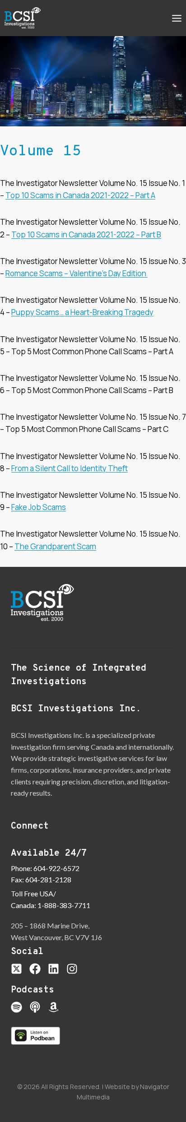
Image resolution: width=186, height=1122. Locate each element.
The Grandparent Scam (55, 546)
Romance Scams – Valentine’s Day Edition (76, 273)
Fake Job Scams (38, 507)
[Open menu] (176, 18)
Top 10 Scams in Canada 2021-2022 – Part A (80, 195)
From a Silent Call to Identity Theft (69, 468)
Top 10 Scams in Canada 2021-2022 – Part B (86, 234)
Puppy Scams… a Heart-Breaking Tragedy (82, 312)
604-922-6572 (56, 868)
